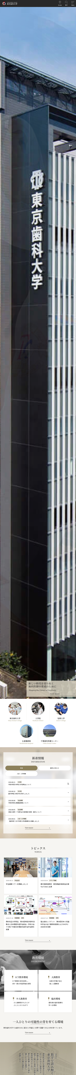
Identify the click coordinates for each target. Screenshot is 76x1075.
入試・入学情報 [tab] (21, 774)
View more (29, 828)
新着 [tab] (21, 768)
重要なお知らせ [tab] (54, 768)
